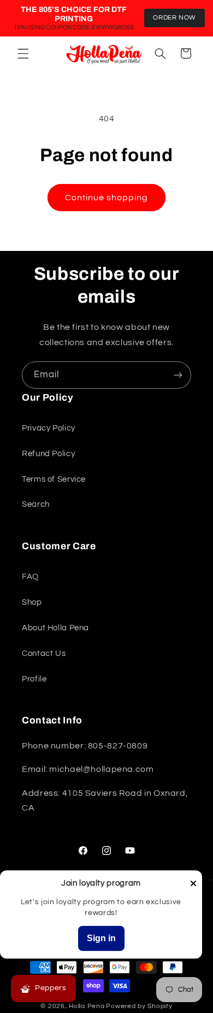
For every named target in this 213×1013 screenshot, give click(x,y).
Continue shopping (107, 197)
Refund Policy (48, 454)
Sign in (101, 938)
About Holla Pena (55, 628)
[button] (23, 53)
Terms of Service (54, 479)
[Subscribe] (178, 374)
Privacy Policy (48, 428)
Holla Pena (86, 1006)
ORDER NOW (174, 17)
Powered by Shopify (139, 1006)
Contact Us (44, 653)
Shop (32, 602)
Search (36, 504)
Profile (34, 679)
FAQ (30, 577)
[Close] (193, 884)
